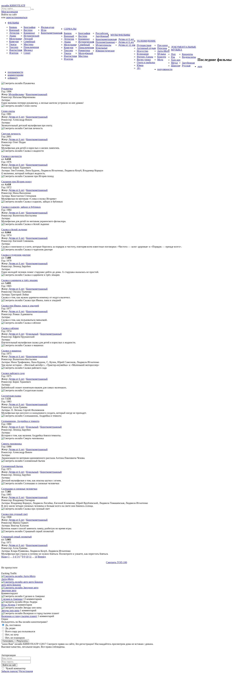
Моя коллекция (9, 11)
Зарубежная (188, 62)
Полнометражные (105, 42)
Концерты (187, 54)
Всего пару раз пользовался (20, 631)
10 (27, 556)
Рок (173, 57)
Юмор (140, 65)
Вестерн (28, 30)
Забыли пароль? (10, 671)
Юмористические (105, 50)
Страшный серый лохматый (16, 536)
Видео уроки (144, 59)
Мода (160, 59)
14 (36, 556)
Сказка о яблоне (10, 328)
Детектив (14, 33)
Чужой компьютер (15, 668)
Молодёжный (85, 53)
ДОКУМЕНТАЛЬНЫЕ (183, 47)
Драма (12, 35)
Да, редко (10, 628)
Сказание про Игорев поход (16, 181)
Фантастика (15, 50)
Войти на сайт (9, 665)
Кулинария (143, 54)
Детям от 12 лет (126, 45)
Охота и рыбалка (146, 62)
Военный (14, 30)
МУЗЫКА (176, 49)
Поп (173, 54)
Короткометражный (51, 33)
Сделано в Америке (12, 599)
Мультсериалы (103, 45)
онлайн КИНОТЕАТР (13, 5)
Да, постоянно (13, 625)
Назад (4, 556)
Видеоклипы (189, 57)
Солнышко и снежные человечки (19, 488)
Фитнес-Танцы (145, 56)
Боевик (13, 27)
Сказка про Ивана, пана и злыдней (20, 305)
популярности (164, 69)
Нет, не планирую (15, 637)
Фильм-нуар (47, 27)
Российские (102, 33)
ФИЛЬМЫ (13, 22)
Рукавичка (7, 88)
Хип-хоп (175, 60)
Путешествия (144, 45)
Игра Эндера (8, 604)
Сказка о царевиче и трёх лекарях (19, 280)
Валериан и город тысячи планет (19, 616)
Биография (29, 27)
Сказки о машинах (11, 350)
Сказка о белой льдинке (14, 229)
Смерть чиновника (11, 443)
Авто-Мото (163, 51)
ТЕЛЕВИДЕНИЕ (146, 41)
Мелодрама (15, 38)
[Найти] (32, 9)
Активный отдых (146, 48)
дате (199, 66)
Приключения (31, 47)
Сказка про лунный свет (14, 514)
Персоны (162, 48)
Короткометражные (106, 39)
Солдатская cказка (11, 395)
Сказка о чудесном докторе (16, 255)
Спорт (27, 53)
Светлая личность (11, 133)
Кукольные (101, 47)
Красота (161, 56)
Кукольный (32, 334)
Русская (186, 65)
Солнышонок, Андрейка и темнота (20, 421)
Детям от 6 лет (126, 42)
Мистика (28, 44)
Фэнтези (13, 53)
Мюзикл (28, 50)
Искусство (142, 51)
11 (30, 556)
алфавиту (13, 77)
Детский (28, 38)
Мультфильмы (16, 94)
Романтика (84, 50)
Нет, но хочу (12, 634)
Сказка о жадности (11, 156)
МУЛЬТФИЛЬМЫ (120, 34)
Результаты (22, 641)
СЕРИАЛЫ (70, 28)
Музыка (161, 54)
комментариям (15, 75)
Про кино (162, 45)
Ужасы (12, 44)
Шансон (175, 65)
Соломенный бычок (12, 466)
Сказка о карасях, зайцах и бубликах (21, 207)
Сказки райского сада (13, 373)
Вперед (42, 556)
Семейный (29, 41)
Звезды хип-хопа (10, 610)
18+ (139, 68)
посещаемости (15, 72)
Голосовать (8, 641)
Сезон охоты (8, 111)
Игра (43, 30)
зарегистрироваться (16, 17)
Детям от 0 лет (126, 39)
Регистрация (26, 671)
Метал (174, 62)
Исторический (31, 35)
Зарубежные (102, 36)
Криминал (29, 33)
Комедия (14, 41)
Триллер (13, 47)
